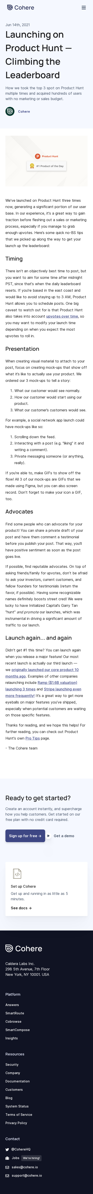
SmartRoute (14, 1013)
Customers (14, 1089)
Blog (8, 1098)
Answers (12, 1005)
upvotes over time (62, 316)
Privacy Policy (16, 1123)
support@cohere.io (27, 1175)
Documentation (17, 1081)
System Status (17, 1106)
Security (12, 1064)
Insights (11, 1038)
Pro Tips (33, 738)
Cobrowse (13, 1021)
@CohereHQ (20, 1149)
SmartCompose (17, 1030)
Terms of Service (18, 1114)
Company (12, 1073)
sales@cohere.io (25, 1167)
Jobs (26, 1158)
